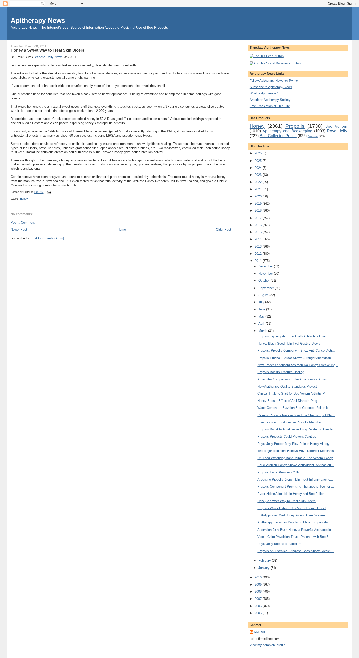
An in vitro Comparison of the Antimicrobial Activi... (293, 379)
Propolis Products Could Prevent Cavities (286, 436)
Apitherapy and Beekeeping (287, 131)
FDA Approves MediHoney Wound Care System (291, 515)
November (266, 273)
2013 (259, 246)
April (262, 323)
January (264, 568)
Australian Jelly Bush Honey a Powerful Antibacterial (294, 529)
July (261, 302)
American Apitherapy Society (270, 100)
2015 (259, 232)
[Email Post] (48, 192)
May (261, 316)
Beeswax (313, 136)
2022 (259, 182)
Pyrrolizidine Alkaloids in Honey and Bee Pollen (290, 494)
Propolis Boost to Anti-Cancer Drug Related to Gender (295, 429)
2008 (259, 591)
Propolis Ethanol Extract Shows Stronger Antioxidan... (295, 358)
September (266, 288)
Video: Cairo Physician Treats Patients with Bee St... (295, 537)
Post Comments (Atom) (47, 238)
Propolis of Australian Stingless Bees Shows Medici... (295, 551)
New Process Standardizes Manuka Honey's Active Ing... (297, 365)
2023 (259, 175)
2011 (259, 261)
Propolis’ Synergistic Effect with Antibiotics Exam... (293, 336)
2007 (259, 598)
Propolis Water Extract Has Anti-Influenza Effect (291, 508)
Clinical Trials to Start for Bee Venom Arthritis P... (292, 393)
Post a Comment (23, 222)
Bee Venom (336, 126)
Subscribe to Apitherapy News (271, 87)
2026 (259, 153)
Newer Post (19, 229)
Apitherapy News (38, 20)
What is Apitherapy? (264, 93)
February (265, 560)
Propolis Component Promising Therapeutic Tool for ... (295, 486)
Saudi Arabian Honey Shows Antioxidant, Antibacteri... (295, 465)
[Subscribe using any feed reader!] (267, 56)
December (266, 266)
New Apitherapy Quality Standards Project (287, 386)
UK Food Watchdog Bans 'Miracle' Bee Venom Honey (295, 458)
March (263, 331)
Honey (24, 198)
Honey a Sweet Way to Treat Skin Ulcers (47, 50)
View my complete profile (267, 645)
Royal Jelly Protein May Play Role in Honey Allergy (293, 444)
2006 (259, 606)
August (263, 295)
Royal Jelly (337, 131)
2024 (259, 168)
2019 (259, 203)
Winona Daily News (48, 57)
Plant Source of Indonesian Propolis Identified (289, 422)
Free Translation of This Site (270, 106)
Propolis (295, 126)
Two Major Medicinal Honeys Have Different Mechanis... (297, 451)
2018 (259, 210)
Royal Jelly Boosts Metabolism (279, 544)
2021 (259, 189)
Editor (259, 631)
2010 (259, 577)
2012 (259, 253)
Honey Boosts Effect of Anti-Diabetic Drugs (288, 401)
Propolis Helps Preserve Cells (278, 472)
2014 (259, 239)
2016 (259, 225)
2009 (259, 584)
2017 (259, 218)
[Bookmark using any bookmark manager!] (275, 63)
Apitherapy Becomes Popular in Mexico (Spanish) (292, 522)
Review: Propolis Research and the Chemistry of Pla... (296, 415)
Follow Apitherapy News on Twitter (274, 80)
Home (121, 229)
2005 (259, 613)
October (264, 280)
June (262, 309)
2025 (259, 160)
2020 (259, 196)
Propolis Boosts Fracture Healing (280, 372)
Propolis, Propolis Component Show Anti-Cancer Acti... (296, 350)
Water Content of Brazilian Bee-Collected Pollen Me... (295, 408)
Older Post (223, 229)
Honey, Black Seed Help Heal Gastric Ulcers (288, 343)
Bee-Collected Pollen (278, 136)
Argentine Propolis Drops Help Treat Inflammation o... (295, 479)
